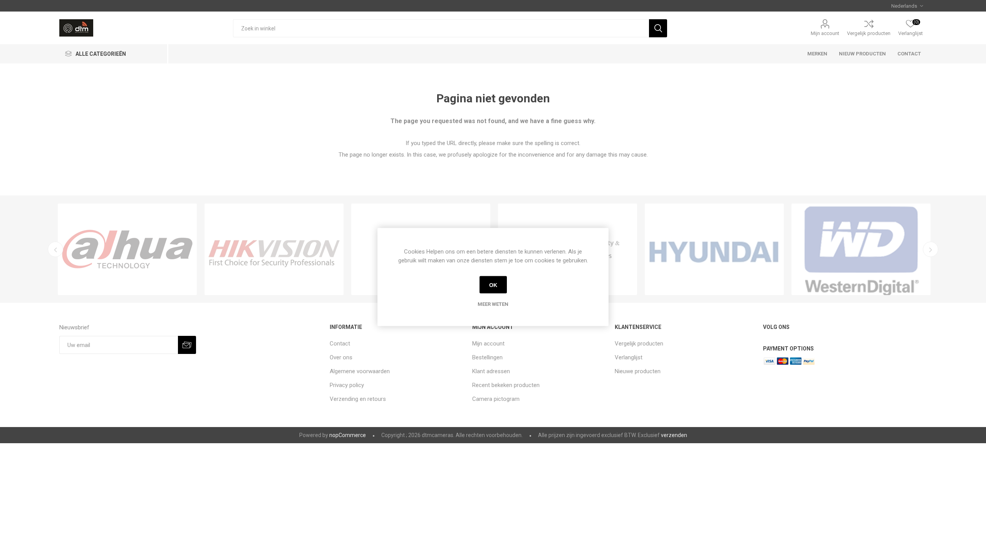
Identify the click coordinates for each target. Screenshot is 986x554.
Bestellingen (487, 357)
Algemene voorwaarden (360, 371)
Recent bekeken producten (506, 385)
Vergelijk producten (868, 33)
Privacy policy (347, 385)
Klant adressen (491, 371)
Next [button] (930, 249)
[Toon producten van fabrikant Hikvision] (274, 249)
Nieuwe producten (638, 371)
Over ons (341, 357)
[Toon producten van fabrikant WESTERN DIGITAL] (861, 249)
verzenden (674, 435)
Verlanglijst (628, 357)
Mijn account (825, 33)
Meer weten (493, 304)
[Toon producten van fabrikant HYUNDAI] (714, 249)
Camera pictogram (496, 398)
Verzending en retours (358, 398)
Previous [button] (55, 249)
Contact (340, 343)
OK (493, 285)
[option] (127, 249)
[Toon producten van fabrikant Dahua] (127, 249)
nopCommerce (347, 435)
